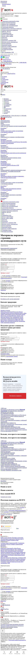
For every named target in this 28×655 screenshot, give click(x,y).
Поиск (16, 16)
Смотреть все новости (6, 514)
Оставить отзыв (14, 540)
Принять (3, 641)
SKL (16, 543)
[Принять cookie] (3, 631)
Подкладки (9, 557)
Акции (6, 537)
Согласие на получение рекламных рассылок (12, 624)
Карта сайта (4, 564)
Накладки (3, 557)
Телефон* (3, 338)
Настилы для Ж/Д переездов (17, 560)
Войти (3, 94)
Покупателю (4, 1)
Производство (18, 539)
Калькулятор (11, 539)
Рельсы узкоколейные (15, 555)
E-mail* (2, 340)
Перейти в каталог (5, 310)
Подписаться (16, 513)
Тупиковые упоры (5, 561)
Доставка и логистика (17, 537)
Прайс (2, 537)
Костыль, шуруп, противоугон (8, 559)
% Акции (3, 543)
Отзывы (8, 540)
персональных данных (12, 356)
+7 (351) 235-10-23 (6, 63)
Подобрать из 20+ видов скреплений (10, 299)
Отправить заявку (5, 353)
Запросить (3, 290)
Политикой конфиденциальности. (17, 640)
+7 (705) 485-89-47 (5, 68)
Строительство (19, 544)
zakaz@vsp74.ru (11, 73)
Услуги (8, 544)
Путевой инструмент (15, 561)
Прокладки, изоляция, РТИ (19, 557)
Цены (7, 543)
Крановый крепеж (5, 560)
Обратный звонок (5, 120)
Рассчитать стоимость (15, 395)
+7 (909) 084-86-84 (7, 61)
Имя (2, 336)
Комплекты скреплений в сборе (9, 548)
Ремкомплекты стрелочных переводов (15, 552)
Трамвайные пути (5, 555)
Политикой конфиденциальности (17, 510)
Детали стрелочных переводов (9, 553)
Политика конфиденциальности (9, 625)
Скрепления (12, 543)
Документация (4, 539)
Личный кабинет (6, 4)
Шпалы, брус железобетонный (9, 551)
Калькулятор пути (5, 55)
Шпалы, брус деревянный (17, 549)
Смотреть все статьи (6, 497)
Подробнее (3, 481)
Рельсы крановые (20, 559)
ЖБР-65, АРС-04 (21, 553)
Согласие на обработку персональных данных (12, 626)
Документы (3, 544)
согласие (8, 275)
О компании (4, 2)
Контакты (3, 545)
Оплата (10, 537)
